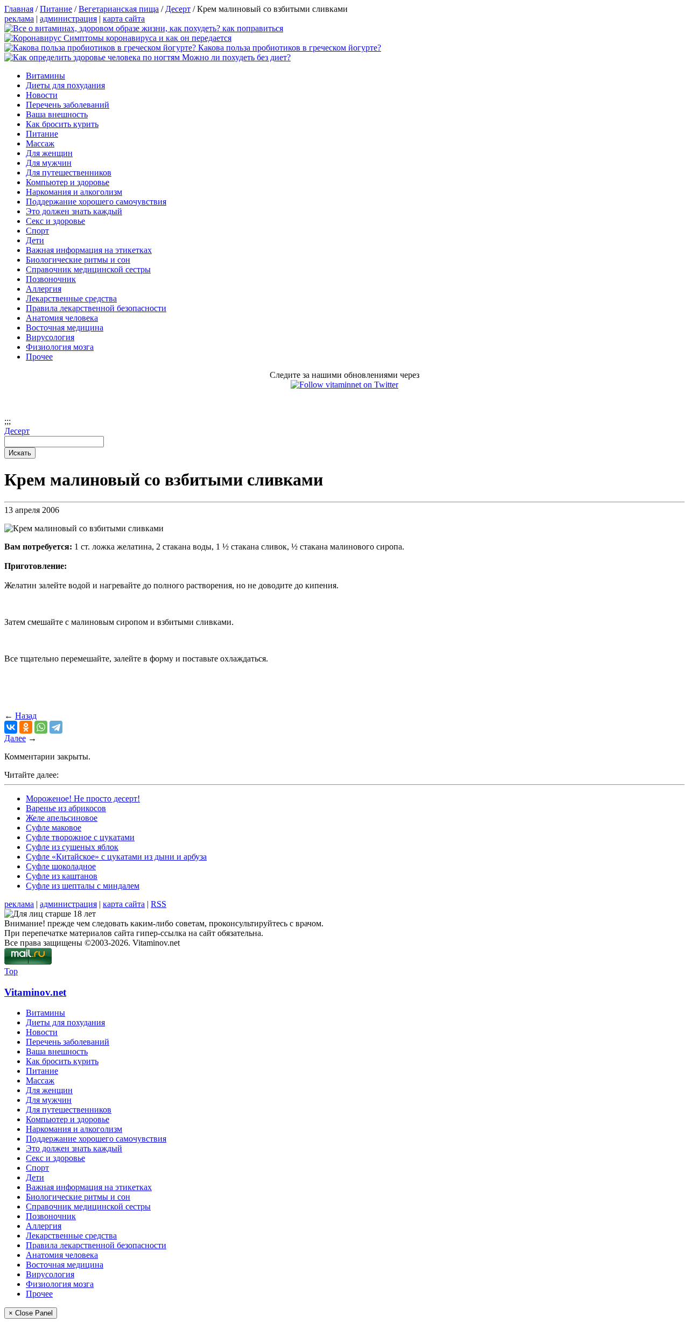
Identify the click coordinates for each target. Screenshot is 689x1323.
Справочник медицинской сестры (88, 269)
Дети (35, 240)
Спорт (37, 230)
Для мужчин (49, 162)
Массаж (40, 143)
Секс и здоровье (55, 221)
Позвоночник (51, 279)
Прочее (39, 356)
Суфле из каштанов (61, 876)
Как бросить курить (62, 124)
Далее (15, 738)
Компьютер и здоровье (67, 182)
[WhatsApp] (40, 727)
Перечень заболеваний (67, 104)
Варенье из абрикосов (66, 808)
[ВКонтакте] (10, 727)
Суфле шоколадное (61, 866)
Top (11, 971)
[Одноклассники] (25, 727)
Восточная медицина (64, 327)
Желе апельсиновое (61, 817)
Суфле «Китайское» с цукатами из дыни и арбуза (116, 856)
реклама (19, 18)
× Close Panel (31, 1313)
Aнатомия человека (62, 317)
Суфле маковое (53, 827)
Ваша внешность (57, 114)
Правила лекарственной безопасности (96, 308)
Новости (42, 95)
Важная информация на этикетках (89, 250)
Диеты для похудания (65, 85)
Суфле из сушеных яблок (72, 846)
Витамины (45, 75)
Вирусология (50, 337)
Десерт (17, 430)
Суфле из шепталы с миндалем (82, 885)
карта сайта (124, 18)
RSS (158, 904)
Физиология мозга (60, 346)
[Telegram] (56, 727)
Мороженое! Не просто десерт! (83, 798)
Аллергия (43, 288)
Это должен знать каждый (74, 211)
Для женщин (49, 153)
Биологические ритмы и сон (78, 259)
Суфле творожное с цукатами (80, 837)
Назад (26, 715)
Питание (42, 133)
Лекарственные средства (71, 298)
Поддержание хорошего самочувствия (96, 201)
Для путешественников (68, 172)
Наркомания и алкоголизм (74, 191)
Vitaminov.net (35, 992)
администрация (68, 18)
